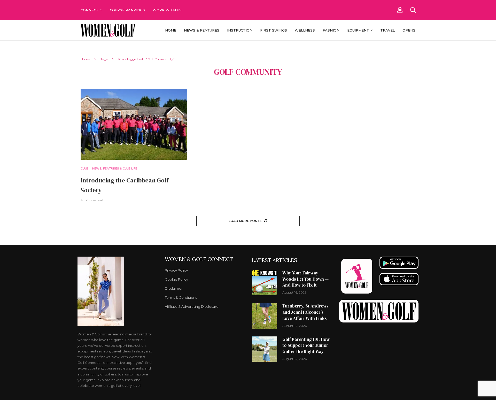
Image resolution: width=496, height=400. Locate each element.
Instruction (239, 30)
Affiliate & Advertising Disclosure (192, 306)
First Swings (273, 30)
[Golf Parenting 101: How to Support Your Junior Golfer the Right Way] (264, 349)
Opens (408, 30)
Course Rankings (127, 10)
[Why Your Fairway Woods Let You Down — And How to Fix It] (264, 282)
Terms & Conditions (181, 297)
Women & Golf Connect (199, 259)
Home (170, 30)
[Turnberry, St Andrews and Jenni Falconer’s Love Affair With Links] (264, 315)
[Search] (412, 10)
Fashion (331, 30)
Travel (387, 30)
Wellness (305, 30)
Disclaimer (174, 288)
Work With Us (168, 10)
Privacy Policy (176, 270)
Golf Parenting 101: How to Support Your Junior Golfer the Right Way (306, 345)
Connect (90, 10)
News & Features (201, 30)
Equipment (358, 30)
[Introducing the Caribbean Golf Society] (134, 124)
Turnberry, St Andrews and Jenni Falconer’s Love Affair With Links (305, 312)
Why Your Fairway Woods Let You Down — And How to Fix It (305, 279)
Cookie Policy (176, 279)
